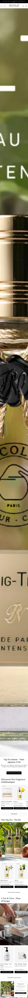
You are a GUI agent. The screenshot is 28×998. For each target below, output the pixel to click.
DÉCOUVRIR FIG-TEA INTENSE (14, 772)
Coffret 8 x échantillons (6, 801)
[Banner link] (14, 382)
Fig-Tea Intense (4, 880)
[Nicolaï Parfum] (14, 6)
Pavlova (15, 801)
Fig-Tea (16, 880)
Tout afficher (14, 814)
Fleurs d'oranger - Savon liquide (6, 964)
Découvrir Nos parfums (14, 892)
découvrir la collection (14, 977)
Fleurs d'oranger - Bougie (21, 964)
